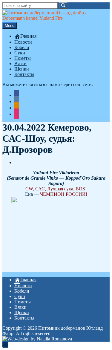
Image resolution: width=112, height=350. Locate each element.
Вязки (20, 63)
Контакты (24, 74)
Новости (23, 42)
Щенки (21, 68)
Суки (19, 52)
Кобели (21, 47)
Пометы (22, 58)
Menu (9, 25)
